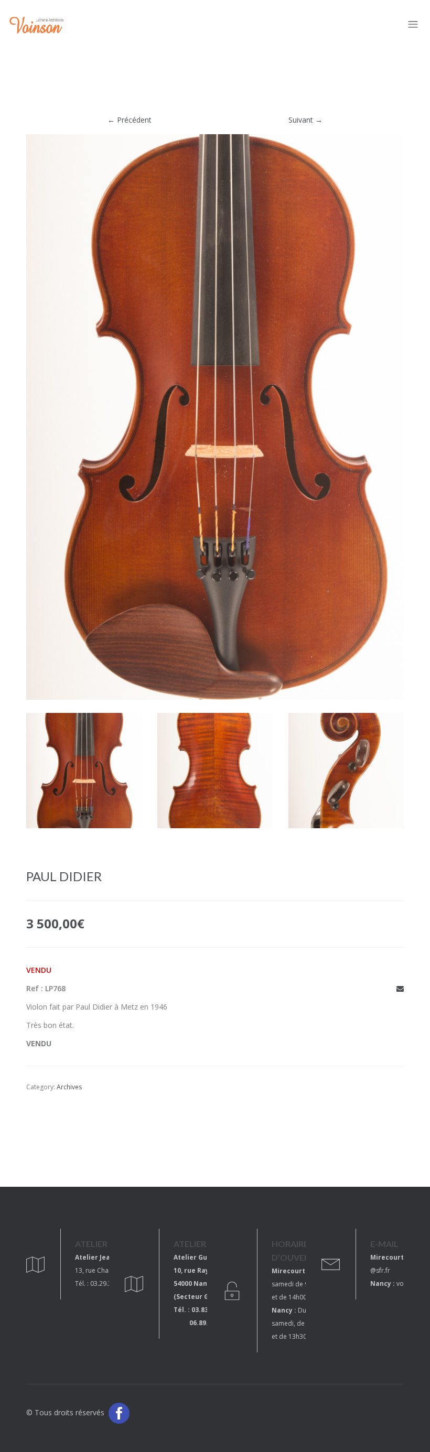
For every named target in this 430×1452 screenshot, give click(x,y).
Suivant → (305, 120)
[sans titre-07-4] (215, 777)
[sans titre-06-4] (83, 777)
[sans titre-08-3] (346, 777)
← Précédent (130, 120)
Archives (69, 1086)
